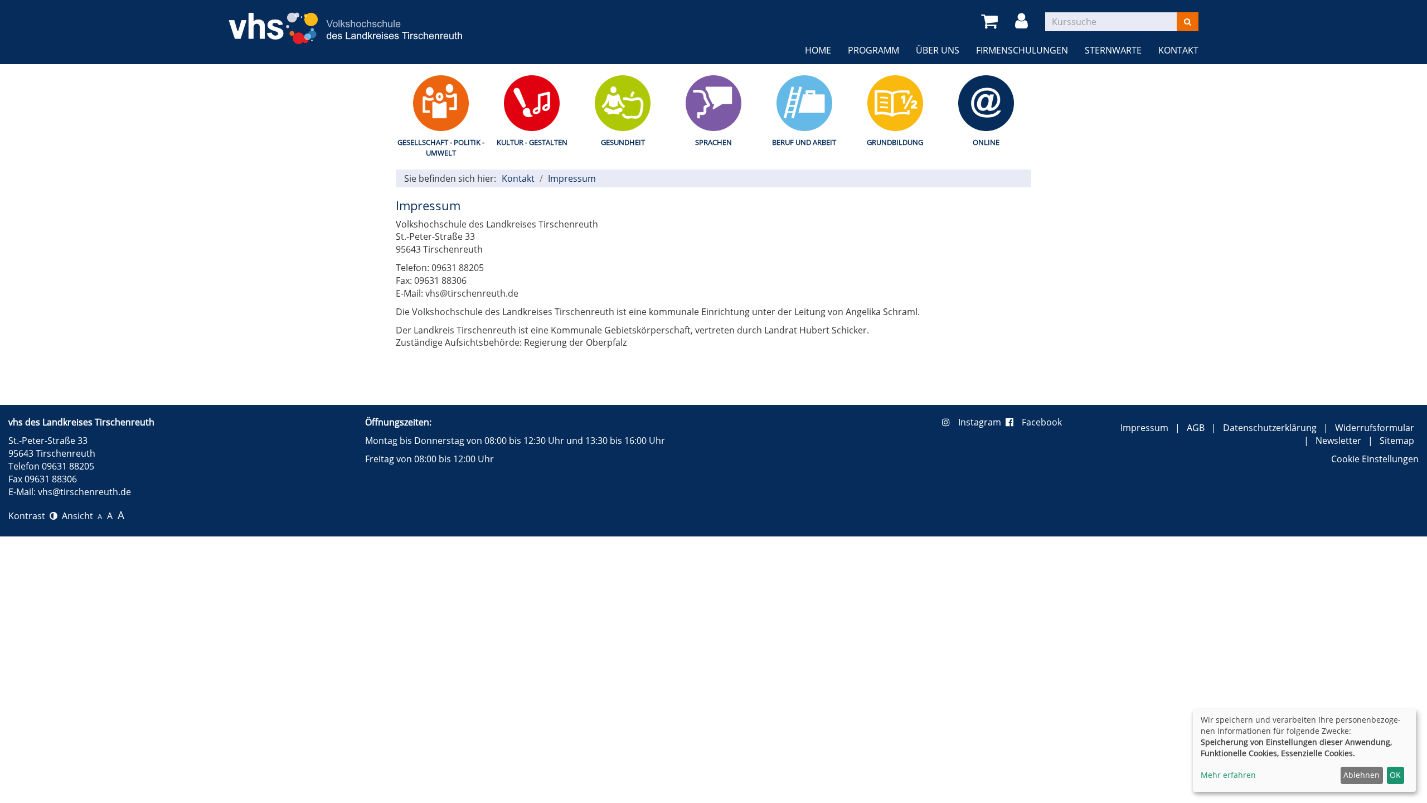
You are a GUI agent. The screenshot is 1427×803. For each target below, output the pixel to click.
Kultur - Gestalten (532, 142)
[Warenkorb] (991, 21)
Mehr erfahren (1228, 775)
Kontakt (1178, 50)
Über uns (937, 50)
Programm (873, 50)
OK (1395, 775)
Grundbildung (895, 142)
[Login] (1023, 21)
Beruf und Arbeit (804, 142)
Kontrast (29, 516)
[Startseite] (346, 22)
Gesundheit (623, 142)
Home (818, 50)
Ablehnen (1361, 775)
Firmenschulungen (1022, 50)
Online (986, 142)
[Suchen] (1187, 21)
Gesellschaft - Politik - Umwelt (440, 147)
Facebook (1042, 422)
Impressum (572, 178)
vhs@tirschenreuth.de (84, 492)
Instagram (982, 422)
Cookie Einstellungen (1375, 459)
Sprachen (713, 142)
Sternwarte (1113, 50)
